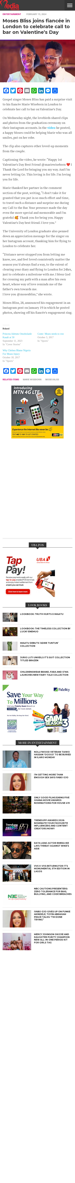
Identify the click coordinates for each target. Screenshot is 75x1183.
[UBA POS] (29, 596)
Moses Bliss (52, 379)
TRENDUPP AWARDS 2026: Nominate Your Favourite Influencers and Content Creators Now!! (51, 824)
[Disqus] (37, 491)
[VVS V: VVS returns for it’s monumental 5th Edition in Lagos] (17, 880)
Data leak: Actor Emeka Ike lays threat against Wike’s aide (51, 846)
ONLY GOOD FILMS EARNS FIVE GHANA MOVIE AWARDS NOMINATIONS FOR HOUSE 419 (52, 800)
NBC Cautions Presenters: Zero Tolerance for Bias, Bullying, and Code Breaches (53, 891)
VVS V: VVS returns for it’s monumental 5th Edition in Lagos (52, 869)
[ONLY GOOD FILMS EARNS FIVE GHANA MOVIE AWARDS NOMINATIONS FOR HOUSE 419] (17, 812)
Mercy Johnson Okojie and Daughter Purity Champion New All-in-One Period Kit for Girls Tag (52, 938)
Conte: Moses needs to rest (51, 334)
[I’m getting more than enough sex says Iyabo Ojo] (17, 789)
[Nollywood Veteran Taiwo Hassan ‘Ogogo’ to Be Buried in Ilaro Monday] (17, 766)
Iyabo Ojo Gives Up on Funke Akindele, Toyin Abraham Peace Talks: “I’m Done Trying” (52, 915)
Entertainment (12, 14)
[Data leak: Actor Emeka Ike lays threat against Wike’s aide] (17, 858)
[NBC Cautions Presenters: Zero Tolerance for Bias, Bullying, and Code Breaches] (17, 903)
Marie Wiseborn (32, 379)
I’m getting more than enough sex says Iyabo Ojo (51, 776)
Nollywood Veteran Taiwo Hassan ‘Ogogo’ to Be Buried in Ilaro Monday (52, 755)
